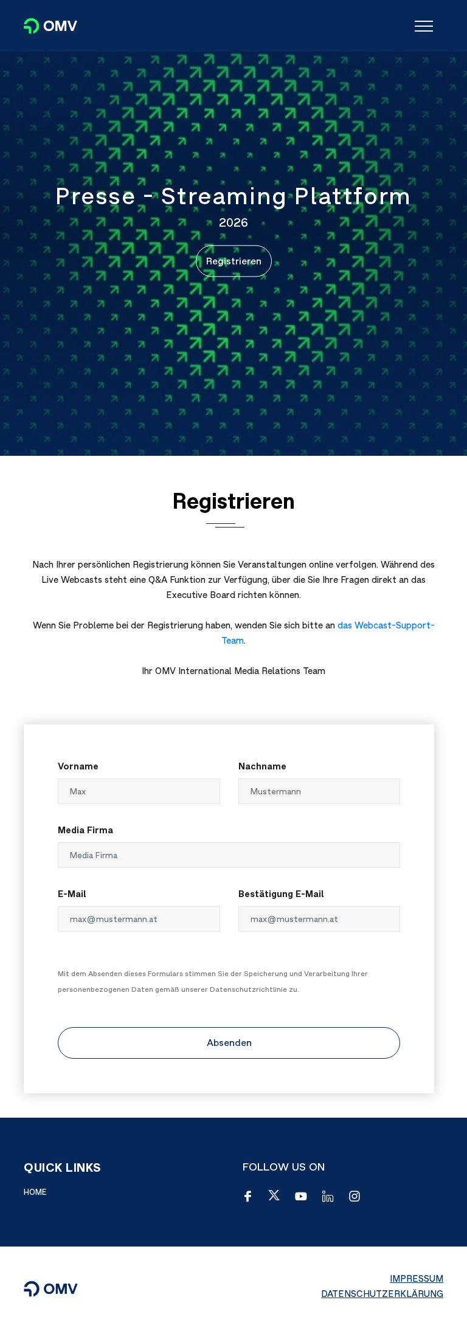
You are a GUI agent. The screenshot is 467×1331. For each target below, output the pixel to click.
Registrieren (233, 261)
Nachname (262, 766)
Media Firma (85, 830)
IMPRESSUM (416, 1278)
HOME (35, 1192)
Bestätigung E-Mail (281, 893)
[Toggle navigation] (424, 26)
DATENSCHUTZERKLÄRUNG (382, 1293)
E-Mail (72, 893)
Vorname (78, 766)
